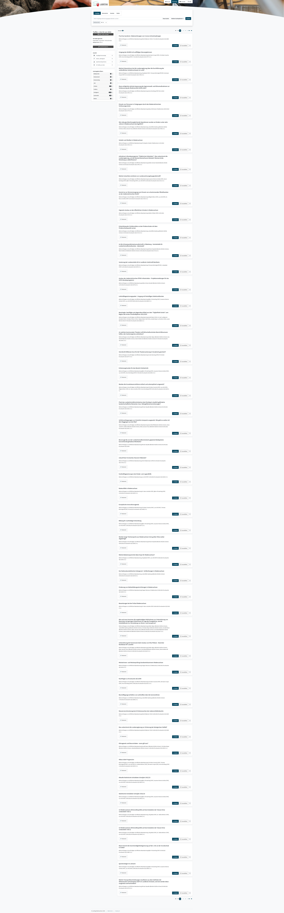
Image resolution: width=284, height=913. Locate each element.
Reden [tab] (118, 13)
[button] (103, 47)
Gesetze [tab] (112, 13)
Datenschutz (110, 911)
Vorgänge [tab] (97, 13)
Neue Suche (166, 18)
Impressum (117, 911)
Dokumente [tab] (105, 13)
